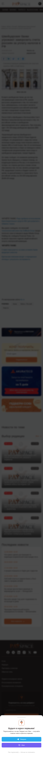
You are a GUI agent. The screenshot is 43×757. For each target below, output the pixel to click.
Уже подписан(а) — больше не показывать (21, 752)
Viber (23, 745)
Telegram (23, 739)
